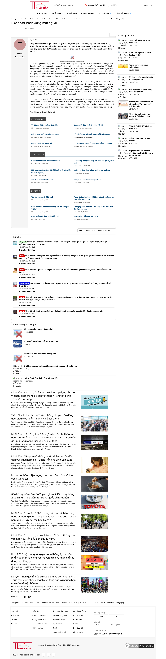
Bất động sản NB (80, 611)
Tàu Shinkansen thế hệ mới (42, 179)
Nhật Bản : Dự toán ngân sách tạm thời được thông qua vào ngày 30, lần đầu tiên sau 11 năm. (62, 311)
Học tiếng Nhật (59, 619)
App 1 (102, 616)
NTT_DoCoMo (38, 128)
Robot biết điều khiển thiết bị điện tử (88, 125)
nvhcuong (79, 166)
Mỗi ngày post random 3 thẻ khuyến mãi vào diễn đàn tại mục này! (51, 171)
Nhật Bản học (89, 13)
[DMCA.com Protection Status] (139, 646)
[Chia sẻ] (108, 39)
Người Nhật (57, 623)
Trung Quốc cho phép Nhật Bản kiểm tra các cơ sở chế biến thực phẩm (94, 198)
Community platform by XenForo (58, 645)
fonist (35, 175)
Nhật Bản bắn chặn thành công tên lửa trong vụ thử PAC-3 (50, 207)
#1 (113, 40)
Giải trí (55, 627)
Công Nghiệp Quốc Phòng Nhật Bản (45, 160)
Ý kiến (75, 623)
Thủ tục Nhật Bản (39, 619)
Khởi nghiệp (78, 632)
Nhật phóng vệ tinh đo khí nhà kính (45, 216)
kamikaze (37, 163)
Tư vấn (99, 625)
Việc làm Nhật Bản (39, 623)
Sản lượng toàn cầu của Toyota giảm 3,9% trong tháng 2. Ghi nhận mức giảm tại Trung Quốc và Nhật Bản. (65, 284)
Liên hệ (14, 623)
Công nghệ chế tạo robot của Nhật (87, 179)
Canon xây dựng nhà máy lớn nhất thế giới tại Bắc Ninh (94, 161)
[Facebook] (43, 655)
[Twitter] (49, 655)
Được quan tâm (126, 35)
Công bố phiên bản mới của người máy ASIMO (92, 134)
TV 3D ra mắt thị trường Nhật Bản (44, 125)
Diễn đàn (57, 13)
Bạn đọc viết (78, 627)
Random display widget (24, 324)
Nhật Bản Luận (122, 13)
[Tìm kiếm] (138, 5)
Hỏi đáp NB (77, 619)
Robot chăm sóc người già (41, 143)
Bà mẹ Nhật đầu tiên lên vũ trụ (86, 216)
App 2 (117, 616)
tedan (16, 28)
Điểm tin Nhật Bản (27, 249)
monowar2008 (38, 137)
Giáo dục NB (78, 615)
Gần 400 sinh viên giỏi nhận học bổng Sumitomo (93, 143)
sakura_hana (80, 128)
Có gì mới (105, 13)
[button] (63, 13)
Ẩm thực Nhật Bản (60, 611)
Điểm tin (17, 236)
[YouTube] (54, 655)
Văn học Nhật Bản (60, 615)
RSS (14, 654)
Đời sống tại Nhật (39, 615)
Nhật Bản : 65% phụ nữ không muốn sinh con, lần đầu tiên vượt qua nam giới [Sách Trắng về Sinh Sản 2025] (65, 270)
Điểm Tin (73, 13)
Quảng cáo (115, 625)
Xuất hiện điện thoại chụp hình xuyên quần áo (92, 170)
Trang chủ (42, 13)
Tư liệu (14, 619)
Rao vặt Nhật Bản (60, 632)
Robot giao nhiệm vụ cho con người (45, 134)
